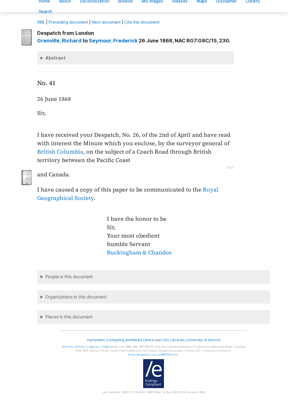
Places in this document (69, 317)
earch (45, 11)
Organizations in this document (76, 297)
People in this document (69, 276)
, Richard (59, 41)
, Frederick (113, 41)
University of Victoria (203, 340)
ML (41, 22)
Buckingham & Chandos (139, 252)
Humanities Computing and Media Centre (120, 340)
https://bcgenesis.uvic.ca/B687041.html (153, 354)
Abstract (55, 58)
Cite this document (141, 22)
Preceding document (68, 22)
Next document (106, 22)
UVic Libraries (173, 340)
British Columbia (60, 152)
